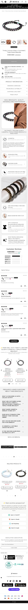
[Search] (2, 1)
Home (3, 11)
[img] (4, 275)
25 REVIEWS (18, 54)
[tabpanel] (7, 446)
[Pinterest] (17, 581)
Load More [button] (14, 341)
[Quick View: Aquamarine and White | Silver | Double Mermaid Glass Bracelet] (21, 490)
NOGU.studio (14, 2)
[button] (8, 256)
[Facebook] (7, 581)
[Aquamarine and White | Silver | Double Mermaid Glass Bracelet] (21, 473)
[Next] (25, 25)
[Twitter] (10, 581)
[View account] (22, 2)
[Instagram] (13, 581)
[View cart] (26, 2)
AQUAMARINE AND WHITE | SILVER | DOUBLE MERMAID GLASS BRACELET (21, 482)
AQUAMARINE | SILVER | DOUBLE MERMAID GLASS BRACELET (7, 482)
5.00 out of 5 (18, 251)
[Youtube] (20, 581)
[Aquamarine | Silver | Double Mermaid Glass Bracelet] (7, 473)
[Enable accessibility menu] (5, 2)
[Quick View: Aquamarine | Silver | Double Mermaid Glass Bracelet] (7, 490)
